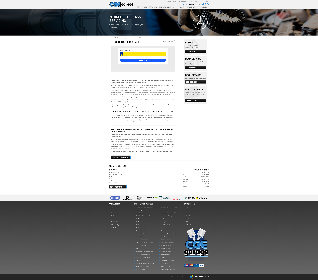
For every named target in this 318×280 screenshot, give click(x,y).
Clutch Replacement (141, 230)
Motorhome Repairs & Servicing (144, 251)
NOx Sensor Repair (166, 251)
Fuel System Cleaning (142, 239)
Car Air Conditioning (166, 216)
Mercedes (188, 216)
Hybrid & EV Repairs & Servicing (144, 242)
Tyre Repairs (164, 263)
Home (169, 1)
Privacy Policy (115, 224)
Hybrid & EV (191, 7)
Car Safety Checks (166, 224)
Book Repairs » (192, 82)
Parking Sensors (165, 254)
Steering (163, 257)
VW (187, 222)
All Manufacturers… (191, 224)
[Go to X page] (205, 4)
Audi (187, 207)
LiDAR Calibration (141, 245)
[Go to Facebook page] (203, 4)
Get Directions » (116, 187)
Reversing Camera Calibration (144, 257)
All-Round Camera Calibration (169, 210)
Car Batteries (139, 219)
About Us (175, 1)
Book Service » (192, 68)
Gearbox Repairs (165, 239)
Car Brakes (164, 219)
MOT (137, 248)
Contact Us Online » (120, 157)
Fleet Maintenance (166, 236)
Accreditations (183, 1)
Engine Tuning (140, 236)
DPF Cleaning (164, 230)
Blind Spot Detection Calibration (145, 216)
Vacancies (197, 1)
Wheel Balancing (140, 269)
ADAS (175, 7)
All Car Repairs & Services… (168, 269)
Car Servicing (165, 7)
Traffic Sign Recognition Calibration (146, 263)
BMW (187, 210)
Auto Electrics (140, 213)
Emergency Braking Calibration (169, 233)
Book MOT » (190, 51)
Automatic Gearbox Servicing (169, 213)
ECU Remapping (140, 233)
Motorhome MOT (165, 248)
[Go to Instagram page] (208, 4)
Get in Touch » (191, 100)
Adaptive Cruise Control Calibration (145, 207)
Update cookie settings (115, 277)
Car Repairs (139, 224)
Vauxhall (188, 219)
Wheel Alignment (165, 266)
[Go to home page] (121, 4)
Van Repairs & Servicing (142, 266)
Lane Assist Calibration (167, 242)
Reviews (191, 1)
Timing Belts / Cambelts (167, 260)
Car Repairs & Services (147, 7)
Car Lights (163, 222)
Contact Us (205, 1)
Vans (182, 7)
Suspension (139, 260)
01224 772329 (191, 4)
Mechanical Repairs (166, 245)
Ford (187, 213)
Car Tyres (163, 227)
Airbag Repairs (140, 210)
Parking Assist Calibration (143, 254)
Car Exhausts (139, 222)
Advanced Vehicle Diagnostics (169, 207)
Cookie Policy (115, 227)
